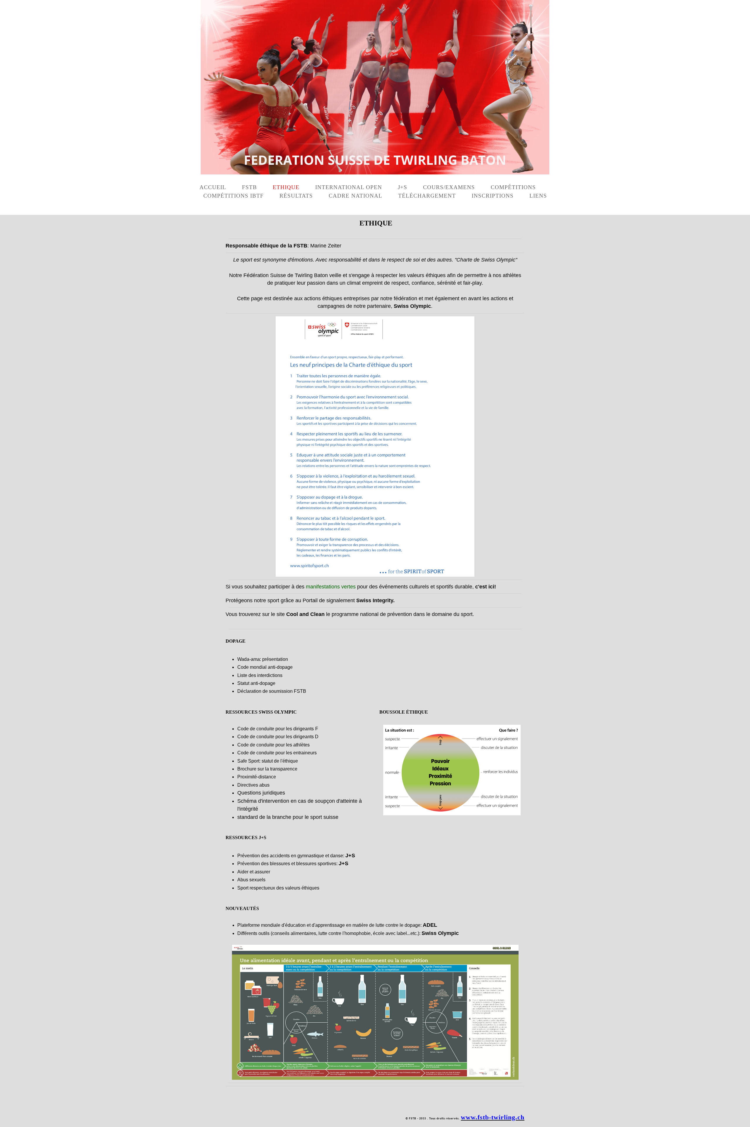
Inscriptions (493, 196)
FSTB (249, 187)
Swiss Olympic (440, 933)
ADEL (430, 925)
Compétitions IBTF (233, 196)
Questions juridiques (261, 793)
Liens (538, 196)
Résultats (296, 196)
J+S (402, 187)
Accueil (213, 187)
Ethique (286, 187)
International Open (348, 187)
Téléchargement (427, 196)
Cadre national (355, 196)
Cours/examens (449, 187)
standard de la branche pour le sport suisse (287, 817)
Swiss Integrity (374, 600)
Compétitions (513, 187)
